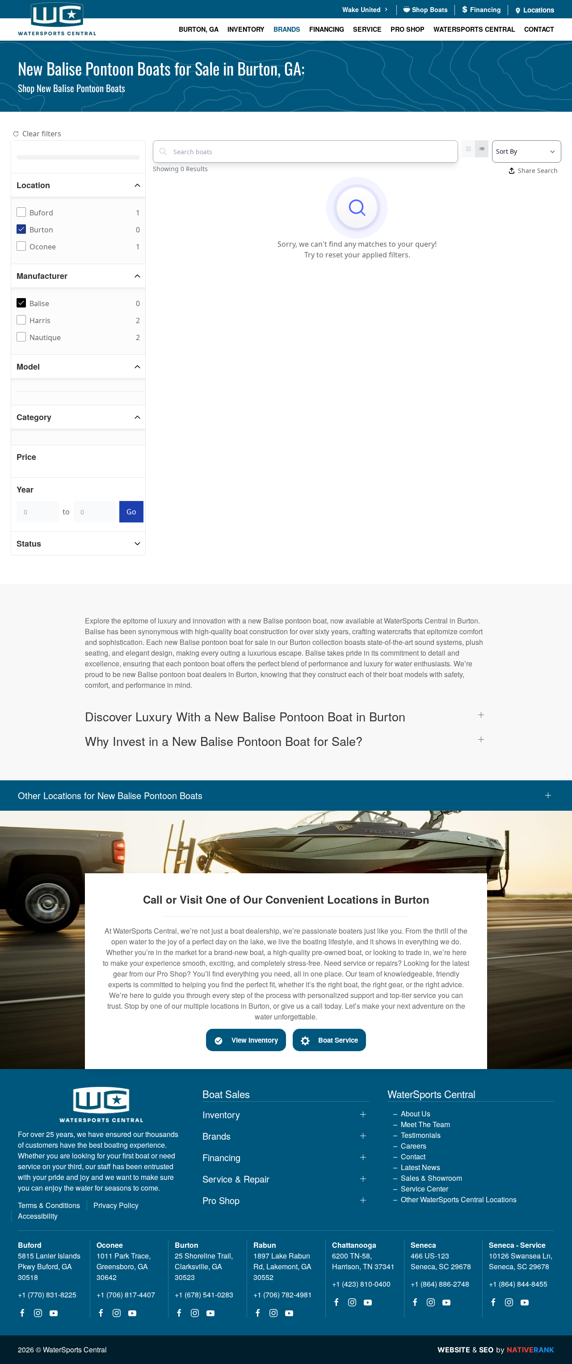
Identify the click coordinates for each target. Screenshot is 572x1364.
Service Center (424, 1188)
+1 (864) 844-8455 (518, 1284)
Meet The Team (425, 1124)
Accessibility (38, 1216)
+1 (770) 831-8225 (47, 1294)
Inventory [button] (246, 29)
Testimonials (421, 1135)
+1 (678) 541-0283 (204, 1294)
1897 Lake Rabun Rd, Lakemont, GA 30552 (282, 1266)
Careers (413, 1146)
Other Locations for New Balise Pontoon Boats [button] (110, 795)
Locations (538, 10)
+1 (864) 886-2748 (440, 1284)
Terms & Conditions (49, 1205)
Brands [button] (286, 29)
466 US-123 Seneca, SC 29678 (441, 1260)
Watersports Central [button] (474, 29)
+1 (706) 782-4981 (282, 1294)
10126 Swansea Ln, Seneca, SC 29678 (520, 1260)
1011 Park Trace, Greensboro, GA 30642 (124, 1266)
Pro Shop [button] (408, 29)
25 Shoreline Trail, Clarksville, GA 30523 (204, 1266)
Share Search (538, 170)
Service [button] (367, 29)
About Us (415, 1113)
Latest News (420, 1167)
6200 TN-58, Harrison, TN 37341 (363, 1260)
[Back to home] (57, 20)
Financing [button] (221, 1157)
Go (131, 512)
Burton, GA (199, 29)
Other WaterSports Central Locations (459, 1199)
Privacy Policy (116, 1205)
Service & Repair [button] (235, 1179)
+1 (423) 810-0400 (361, 1284)
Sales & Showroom (431, 1178)
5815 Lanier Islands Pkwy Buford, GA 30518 (49, 1266)
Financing (326, 29)
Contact (539, 29)
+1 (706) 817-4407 (126, 1294)
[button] (286, 716)
